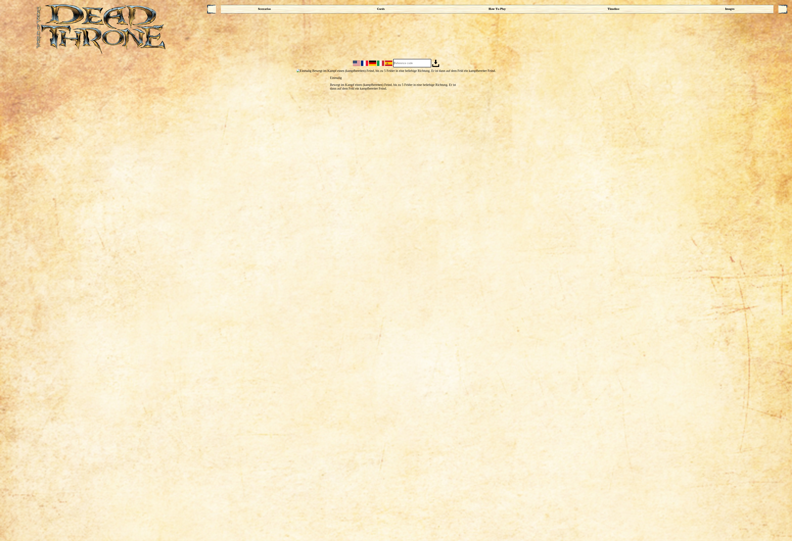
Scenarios (264, 9)
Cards (381, 9)
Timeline (613, 9)
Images (729, 9)
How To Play (497, 9)
